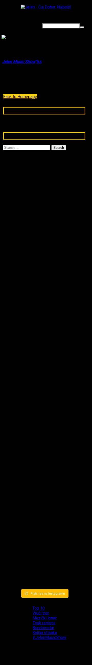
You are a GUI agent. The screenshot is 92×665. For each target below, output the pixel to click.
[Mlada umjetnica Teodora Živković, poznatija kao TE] (73, 388)
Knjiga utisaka (44, 632)
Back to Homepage (20, 96)
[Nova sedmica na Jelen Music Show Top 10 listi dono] (44, 239)
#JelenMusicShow (49, 637)
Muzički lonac (44, 618)
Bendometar (43, 627)
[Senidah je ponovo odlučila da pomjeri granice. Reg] (16, 378)
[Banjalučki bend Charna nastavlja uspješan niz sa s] (16, 511)
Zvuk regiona (43, 622)
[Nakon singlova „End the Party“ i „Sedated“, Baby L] (44, 516)
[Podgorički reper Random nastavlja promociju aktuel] (73, 222)
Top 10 (38, 608)
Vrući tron (40, 613)
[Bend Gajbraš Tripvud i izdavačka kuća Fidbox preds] (73, 521)
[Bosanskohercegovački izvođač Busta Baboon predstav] (44, 373)
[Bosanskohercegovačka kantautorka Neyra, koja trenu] (16, 202)
